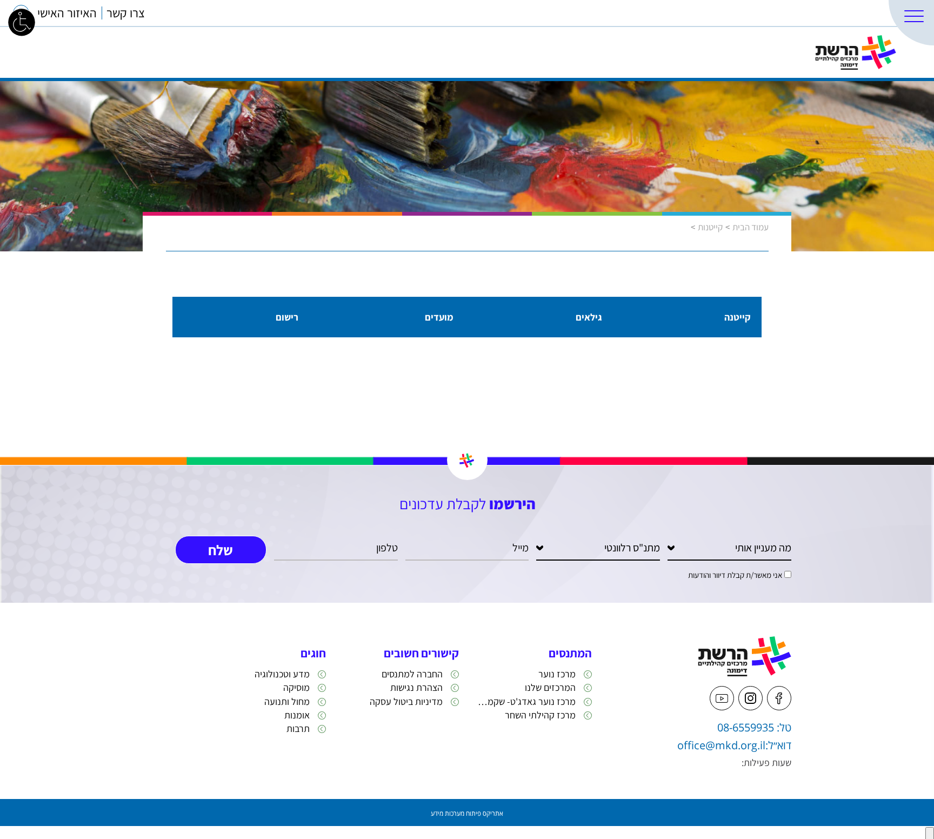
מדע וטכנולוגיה (282, 674)
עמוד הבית (750, 227)
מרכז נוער (557, 674)
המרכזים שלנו (853, 13)
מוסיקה (296, 687)
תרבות (298, 728)
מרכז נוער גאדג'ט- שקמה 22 (525, 701)
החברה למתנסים (412, 674)
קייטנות (710, 227)
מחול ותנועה (287, 701)
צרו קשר (125, 13)
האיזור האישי (67, 13)
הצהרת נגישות (416, 687)
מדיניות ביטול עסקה (406, 701)
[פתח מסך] (21, 21)
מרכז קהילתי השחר (540, 715)
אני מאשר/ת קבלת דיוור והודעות (735, 575)
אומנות (297, 715)
